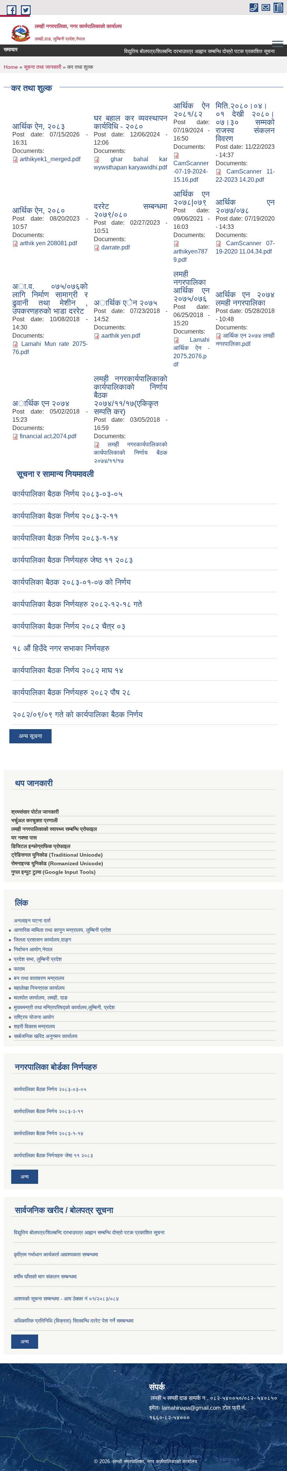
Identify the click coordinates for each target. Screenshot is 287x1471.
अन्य (25, 1177)
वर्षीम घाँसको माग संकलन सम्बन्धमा (45, 1277)
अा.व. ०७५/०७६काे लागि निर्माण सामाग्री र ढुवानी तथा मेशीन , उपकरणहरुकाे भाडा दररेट (50, 298)
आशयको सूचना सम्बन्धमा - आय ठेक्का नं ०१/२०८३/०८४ (66, 1299)
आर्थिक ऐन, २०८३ (38, 126)
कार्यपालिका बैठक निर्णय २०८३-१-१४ (65, 538)
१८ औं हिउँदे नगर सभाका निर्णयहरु (60, 648)
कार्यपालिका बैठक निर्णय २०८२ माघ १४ (67, 670)
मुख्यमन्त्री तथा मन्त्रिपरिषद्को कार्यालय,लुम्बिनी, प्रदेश (64, 1007)
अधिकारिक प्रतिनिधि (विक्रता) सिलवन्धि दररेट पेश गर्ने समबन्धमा (73, 1321)
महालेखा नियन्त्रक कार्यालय (39, 988)
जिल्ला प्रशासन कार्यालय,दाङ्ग (42, 940)
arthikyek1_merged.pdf (50, 159)
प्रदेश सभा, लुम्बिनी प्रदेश (38, 959)
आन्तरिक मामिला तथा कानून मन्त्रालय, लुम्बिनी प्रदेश (62, 930)
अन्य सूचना (30, 736)
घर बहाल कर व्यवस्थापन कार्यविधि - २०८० (131, 122)
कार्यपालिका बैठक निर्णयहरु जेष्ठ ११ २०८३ (72, 560)
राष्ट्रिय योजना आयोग (34, 1017)
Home (11, 67)
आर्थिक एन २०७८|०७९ (191, 198)
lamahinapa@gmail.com (191, 1407)
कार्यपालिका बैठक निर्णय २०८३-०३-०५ (67, 493)
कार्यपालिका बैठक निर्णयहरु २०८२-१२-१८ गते (77, 604)
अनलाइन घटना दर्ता (32, 921)
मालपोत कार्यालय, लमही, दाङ (41, 998)
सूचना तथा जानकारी (42, 67)
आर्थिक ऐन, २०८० (38, 210)
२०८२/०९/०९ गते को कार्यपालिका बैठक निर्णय (77, 714)
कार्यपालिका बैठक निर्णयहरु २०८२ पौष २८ (71, 692)
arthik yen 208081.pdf (48, 243)
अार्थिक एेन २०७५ (125, 302)
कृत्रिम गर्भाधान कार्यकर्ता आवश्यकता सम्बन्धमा (56, 1254)
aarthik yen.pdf (120, 335)
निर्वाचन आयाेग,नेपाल (33, 949)
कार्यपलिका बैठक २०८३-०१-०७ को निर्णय (71, 582)
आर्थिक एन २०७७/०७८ (245, 206)
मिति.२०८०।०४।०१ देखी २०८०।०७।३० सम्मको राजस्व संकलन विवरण (245, 122)
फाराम (19, 969)
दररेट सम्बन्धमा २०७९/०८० (131, 210)
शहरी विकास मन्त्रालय (34, 1026)
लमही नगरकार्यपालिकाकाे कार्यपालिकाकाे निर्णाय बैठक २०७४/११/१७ (131, 452)
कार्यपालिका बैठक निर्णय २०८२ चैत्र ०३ (69, 626)
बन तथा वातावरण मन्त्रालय (39, 978)
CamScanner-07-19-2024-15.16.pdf (191, 171)
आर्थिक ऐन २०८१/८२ (191, 109)
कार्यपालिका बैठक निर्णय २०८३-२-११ (65, 516)
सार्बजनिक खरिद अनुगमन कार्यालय (45, 1036)
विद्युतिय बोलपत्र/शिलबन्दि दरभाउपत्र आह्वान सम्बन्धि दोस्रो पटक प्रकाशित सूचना (188, 51)
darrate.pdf (115, 247)
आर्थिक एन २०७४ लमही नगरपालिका (245, 298)
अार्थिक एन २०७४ (41, 403)
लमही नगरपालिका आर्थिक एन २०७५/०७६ (191, 286)
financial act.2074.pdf (48, 436)
